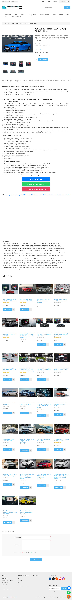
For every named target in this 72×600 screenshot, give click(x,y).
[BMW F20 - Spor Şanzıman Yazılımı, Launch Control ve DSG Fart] (44, 392)
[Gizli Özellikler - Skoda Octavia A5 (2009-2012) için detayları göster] (27, 500)
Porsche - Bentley (44, 14)
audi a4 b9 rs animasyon (8, 252)
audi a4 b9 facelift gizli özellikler (53, 246)
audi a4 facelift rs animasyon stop (55, 252)
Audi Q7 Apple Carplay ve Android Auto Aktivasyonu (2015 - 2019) (9, 369)
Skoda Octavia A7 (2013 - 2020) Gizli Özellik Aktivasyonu (44, 476)
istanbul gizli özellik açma (8, 265)
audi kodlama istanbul (33, 265)
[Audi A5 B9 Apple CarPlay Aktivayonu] (62, 322)
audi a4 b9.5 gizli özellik (45, 253)
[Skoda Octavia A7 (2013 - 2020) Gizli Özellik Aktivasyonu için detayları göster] (44, 464)
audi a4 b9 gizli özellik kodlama (25, 250)
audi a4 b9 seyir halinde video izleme (11, 257)
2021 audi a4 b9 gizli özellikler (9, 250)
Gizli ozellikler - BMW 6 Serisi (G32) (9, 403)
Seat (16, 14)
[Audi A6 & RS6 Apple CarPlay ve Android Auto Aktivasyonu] (27, 357)
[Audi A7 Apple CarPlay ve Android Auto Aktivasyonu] (44, 357)
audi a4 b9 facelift (56, 260)
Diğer (54, 14)
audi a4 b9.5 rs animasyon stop (39, 252)
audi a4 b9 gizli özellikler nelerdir (10, 248)
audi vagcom (54, 262)
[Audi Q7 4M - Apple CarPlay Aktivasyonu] (10, 357)
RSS (56, 578)
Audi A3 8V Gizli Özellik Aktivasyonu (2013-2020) (26, 300)
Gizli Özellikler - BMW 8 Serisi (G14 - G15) (9, 440)
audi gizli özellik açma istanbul (38, 263)
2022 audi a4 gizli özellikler (23, 246)
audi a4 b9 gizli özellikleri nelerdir (29, 257)
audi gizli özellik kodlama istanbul (47, 265)
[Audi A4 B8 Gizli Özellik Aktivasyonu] (44, 289)
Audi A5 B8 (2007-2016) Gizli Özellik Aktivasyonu (60, 300)
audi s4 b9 (39, 262)
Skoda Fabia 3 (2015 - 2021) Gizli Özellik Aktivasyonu (61, 440)
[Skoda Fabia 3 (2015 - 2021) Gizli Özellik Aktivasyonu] (62, 429)
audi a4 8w (13, 262)
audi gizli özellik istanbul (23, 263)
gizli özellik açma (56, 243)
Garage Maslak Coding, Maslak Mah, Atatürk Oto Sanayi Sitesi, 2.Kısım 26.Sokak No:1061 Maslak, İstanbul (38, 195)
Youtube (60, 578)
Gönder (65, 588)
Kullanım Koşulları (6, 584)
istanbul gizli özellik (51, 263)
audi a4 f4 (6, 262)
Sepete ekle (43, 59)
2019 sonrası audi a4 (30, 260)
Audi (28, 14)
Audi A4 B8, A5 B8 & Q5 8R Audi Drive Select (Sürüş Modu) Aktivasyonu (61, 369)
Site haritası (5, 578)
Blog (6, 16)
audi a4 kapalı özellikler (25, 267)
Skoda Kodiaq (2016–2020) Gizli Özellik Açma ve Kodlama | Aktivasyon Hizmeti (27, 476)
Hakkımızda (5, 587)
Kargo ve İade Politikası (7, 580)
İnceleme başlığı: (17, 537)
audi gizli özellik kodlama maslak (10, 267)
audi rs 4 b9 (32, 262)
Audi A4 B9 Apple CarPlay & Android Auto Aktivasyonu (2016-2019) (44, 334)
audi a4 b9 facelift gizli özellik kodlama (11, 253)
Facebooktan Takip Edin (50, 578)
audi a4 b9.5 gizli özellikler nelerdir (10, 269)
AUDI (39, 50)
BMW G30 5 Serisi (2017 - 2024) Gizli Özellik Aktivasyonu (27, 441)
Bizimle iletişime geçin (16, 16)
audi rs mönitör (57, 255)
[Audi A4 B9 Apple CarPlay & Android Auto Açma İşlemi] (44, 322)
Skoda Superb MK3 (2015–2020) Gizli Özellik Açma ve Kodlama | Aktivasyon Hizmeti (61, 476)
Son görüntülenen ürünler (23, 587)
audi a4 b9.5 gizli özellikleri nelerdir (46, 257)
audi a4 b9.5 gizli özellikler (41, 250)
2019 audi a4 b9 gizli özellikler (39, 248)
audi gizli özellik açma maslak (9, 263)
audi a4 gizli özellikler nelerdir (51, 245)
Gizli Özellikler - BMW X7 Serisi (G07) (44, 440)
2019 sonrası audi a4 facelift (43, 260)
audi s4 (25, 262)
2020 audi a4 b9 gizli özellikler (55, 248)
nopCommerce (12, 597)
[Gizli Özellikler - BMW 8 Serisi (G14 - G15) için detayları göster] (10, 429)
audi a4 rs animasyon (53, 250)
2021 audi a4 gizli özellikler (9, 246)
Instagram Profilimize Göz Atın (37, 189)
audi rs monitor (48, 255)
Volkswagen (8, 14)
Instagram (63, 578)
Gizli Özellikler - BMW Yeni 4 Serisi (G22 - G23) (27, 403)
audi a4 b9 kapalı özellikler (38, 267)
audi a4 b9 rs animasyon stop (22, 252)
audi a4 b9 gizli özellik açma (36, 245)
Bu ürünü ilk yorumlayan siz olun (43, 45)
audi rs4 (19, 262)
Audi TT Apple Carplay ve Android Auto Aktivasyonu (9, 300)
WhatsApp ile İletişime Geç (37, 184)
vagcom (61, 262)
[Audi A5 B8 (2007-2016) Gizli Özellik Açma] (62, 289)
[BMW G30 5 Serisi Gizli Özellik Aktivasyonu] (27, 429)
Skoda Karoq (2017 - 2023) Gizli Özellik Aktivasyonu (10, 475)
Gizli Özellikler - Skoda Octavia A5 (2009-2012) (26, 511)
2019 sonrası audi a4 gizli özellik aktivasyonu (13, 260)
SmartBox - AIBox (64, 14)
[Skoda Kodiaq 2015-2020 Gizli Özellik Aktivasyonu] (27, 464)
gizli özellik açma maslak (8, 243)
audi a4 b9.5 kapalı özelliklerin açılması (11, 255)
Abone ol (52, 591)
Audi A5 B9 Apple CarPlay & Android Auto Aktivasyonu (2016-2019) (61, 334)
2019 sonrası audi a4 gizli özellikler (45, 258)
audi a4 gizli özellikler (37, 243)
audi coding (46, 262)
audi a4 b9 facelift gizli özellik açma (30, 253)
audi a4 (17, 245)
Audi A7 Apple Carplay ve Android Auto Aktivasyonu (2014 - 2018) (43, 369)
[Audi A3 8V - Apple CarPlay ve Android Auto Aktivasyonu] (27, 322)
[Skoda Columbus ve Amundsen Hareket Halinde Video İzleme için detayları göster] (10, 500)
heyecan (53, 578)
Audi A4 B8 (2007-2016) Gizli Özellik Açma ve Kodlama (43, 301)
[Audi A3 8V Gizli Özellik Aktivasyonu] (27, 289)
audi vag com (47, 243)
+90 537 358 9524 (37, 179)
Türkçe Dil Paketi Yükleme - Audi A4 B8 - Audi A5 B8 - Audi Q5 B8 (10, 334)
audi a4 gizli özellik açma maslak (10, 258)
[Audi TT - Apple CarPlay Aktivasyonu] (10, 289)
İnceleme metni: (17, 545)
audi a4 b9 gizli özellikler (25, 248)
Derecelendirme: (17, 552)
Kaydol (43, 1)
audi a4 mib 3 (25, 245)
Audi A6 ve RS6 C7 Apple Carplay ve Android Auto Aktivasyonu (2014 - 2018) (27, 369)
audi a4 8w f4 (65, 260)
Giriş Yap (49, 1)
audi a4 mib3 (40, 255)
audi (18, 243)
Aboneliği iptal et (59, 591)
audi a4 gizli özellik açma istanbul (27, 258)
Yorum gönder (36, 559)
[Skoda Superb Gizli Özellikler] (62, 464)
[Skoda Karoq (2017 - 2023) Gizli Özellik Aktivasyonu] (10, 464)
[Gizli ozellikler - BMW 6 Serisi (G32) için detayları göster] (10, 392)
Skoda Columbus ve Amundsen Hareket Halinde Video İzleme (10, 512)
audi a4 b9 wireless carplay (29, 255)
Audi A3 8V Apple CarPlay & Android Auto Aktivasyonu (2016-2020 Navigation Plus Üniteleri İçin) (27, 335)
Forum (19, 584)
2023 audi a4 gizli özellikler (38, 246)
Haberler (20, 580)
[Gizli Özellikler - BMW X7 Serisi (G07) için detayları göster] (44, 429)
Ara (67, 7)
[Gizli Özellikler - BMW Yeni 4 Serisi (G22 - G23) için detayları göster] (27, 392)
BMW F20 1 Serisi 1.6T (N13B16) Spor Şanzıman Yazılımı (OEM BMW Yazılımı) (43, 405)
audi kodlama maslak (21, 265)
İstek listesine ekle (13, 309)
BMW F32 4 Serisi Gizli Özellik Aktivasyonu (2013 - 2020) (61, 404)
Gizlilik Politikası (5, 582)
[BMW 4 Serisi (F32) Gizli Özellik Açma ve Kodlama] (62, 392)
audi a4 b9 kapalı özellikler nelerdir (54, 267)
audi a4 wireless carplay (8, 245)
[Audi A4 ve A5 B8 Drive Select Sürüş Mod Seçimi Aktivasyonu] (62, 357)
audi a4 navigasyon (26, 243)
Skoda (22, 14)
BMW (34, 14)
